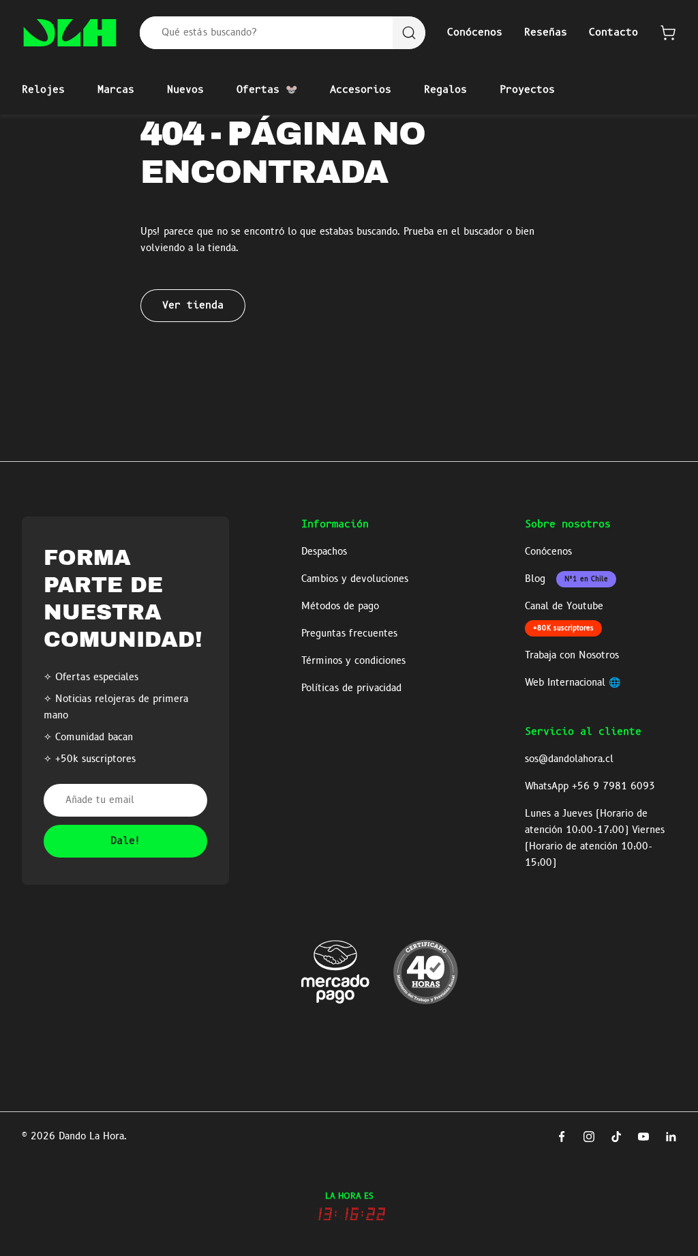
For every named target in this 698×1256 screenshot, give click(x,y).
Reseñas (545, 33)
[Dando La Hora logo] (70, 32)
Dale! (125, 841)
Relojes (43, 90)
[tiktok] (616, 1136)
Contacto (613, 33)
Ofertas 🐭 (267, 90)
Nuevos (185, 90)
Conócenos (474, 33)
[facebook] (561, 1136)
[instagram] (588, 1136)
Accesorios (360, 90)
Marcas (115, 90)
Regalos (445, 90)
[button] (668, 33)
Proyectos (527, 90)
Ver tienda (193, 306)
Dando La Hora (91, 1136)
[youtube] (643, 1136)
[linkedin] (670, 1136)
